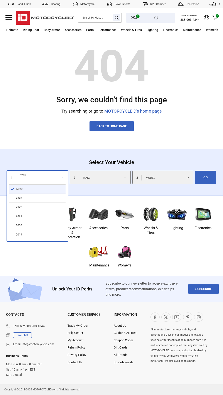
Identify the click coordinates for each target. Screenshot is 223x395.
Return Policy (76, 347)
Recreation (192, 4)
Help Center (75, 333)
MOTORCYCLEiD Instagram (198, 317)
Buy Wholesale (123, 362)
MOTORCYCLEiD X (166, 317)
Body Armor (52, 30)
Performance (107, 30)
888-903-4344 (189, 19)
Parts (90, 30)
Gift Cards (120, 347)
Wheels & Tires (131, 30)
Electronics (170, 30)
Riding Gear (31, 30)
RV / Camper (158, 4)
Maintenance (192, 30)
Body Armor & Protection (72, 232)
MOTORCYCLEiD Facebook (155, 317)
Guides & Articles (125, 333)
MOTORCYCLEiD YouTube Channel (176, 317)
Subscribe (203, 289)
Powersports (122, 4)
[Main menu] (8, 17)
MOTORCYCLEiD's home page (133, 111)
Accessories (73, 30)
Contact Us (75, 362)
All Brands (120, 355)
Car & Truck (24, 4)
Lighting (152, 30)
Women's (212, 30)
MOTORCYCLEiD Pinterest (187, 317)
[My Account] (206, 17)
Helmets (12, 30)
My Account (76, 340)
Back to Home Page (111, 126)
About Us (120, 325)
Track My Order (78, 325)
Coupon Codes (123, 340)
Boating (55, 4)
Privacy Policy (77, 355)
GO (205, 177)
